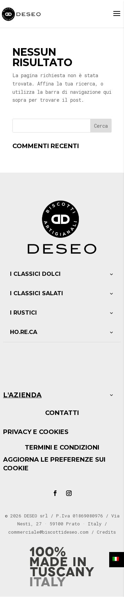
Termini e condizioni (62, 447)
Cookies (54, 432)
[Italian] (116, 559)
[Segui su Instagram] (68, 493)
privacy (17, 432)
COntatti (62, 413)
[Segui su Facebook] (55, 493)
